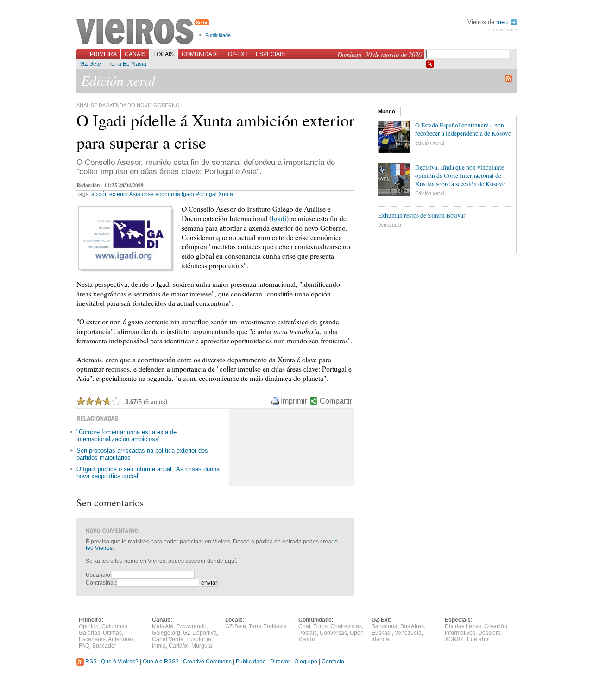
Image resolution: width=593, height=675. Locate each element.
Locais (163, 54)
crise (148, 194)
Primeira (103, 54)
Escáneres (92, 639)
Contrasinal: (101, 583)
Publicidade (218, 35)
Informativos (460, 633)
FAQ (84, 646)
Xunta (225, 194)
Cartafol (179, 646)
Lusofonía (198, 639)
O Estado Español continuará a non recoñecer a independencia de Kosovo (463, 129)
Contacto (333, 661)
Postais (307, 633)
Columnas (114, 626)
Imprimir (294, 401)
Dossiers (489, 633)
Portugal (206, 194)
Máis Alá (162, 626)
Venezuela (389, 224)
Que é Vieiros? (120, 661)
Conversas (333, 633)
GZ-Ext (238, 54)
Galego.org (166, 633)
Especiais (270, 54)
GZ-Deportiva (200, 633)
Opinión (89, 626)
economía (167, 194)
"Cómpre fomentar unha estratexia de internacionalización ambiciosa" (126, 435)
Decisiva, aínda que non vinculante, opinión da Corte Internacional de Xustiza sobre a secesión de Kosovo (460, 175)
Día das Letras (463, 626)
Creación (495, 626)
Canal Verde (167, 639)
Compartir (336, 401)
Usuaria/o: (99, 575)
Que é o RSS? (161, 661)
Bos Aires (412, 626)
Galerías (89, 633)
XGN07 (454, 639)
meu (503, 22)
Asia (134, 194)
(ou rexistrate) (502, 29)
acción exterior (109, 194)
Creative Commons (207, 661)
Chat (304, 626)
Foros (320, 626)
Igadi (188, 194)
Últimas (112, 633)
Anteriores (121, 639)
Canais (135, 54)
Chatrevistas (346, 626)
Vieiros (144, 32)
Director (280, 661)
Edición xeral (429, 142)
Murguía (201, 646)
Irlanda (380, 639)
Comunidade (201, 54)
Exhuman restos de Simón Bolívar (422, 215)
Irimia (159, 646)
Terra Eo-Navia (127, 64)
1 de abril (478, 639)
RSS (90, 661)
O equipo (305, 661)
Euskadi (382, 633)
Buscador (104, 646)
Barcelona (384, 626)
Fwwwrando (191, 626)
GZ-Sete (90, 64)
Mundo (386, 111)
